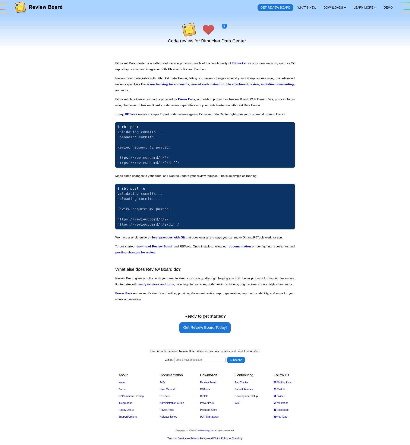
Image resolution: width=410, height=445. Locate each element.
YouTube (281, 416)
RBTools (131, 114)
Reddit (280, 389)
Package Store (208, 409)
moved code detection (207, 84)
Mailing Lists (283, 382)
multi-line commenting (277, 84)
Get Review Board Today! (205, 327)
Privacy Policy (198, 438)
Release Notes (168, 416)
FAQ (162, 382)
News (122, 382)
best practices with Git (168, 237)
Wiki (237, 403)
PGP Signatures (209, 416)
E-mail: (169, 359)
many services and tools (156, 284)
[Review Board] (38, 7)
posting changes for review (135, 252)
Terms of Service (177, 438)
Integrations (125, 403)
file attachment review (242, 84)
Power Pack (186, 99)
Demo (122, 389)
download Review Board (154, 246)
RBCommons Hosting (131, 396)
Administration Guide (172, 403)
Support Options (128, 416)
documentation (240, 246)
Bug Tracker (242, 382)
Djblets (204, 396)
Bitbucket (239, 63)
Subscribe (236, 360)
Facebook (282, 409)
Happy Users (126, 409)
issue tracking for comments (168, 84)
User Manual (167, 389)
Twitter (280, 396)
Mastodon (282, 403)
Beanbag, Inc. (207, 430)
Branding (237, 438)
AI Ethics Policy (219, 438)
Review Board (208, 382)
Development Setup (246, 396)
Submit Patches (244, 389)
